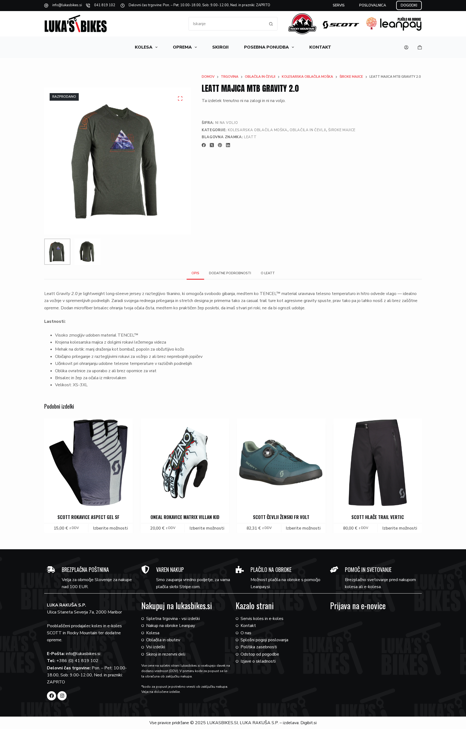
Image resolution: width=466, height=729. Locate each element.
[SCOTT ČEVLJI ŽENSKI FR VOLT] (281, 462)
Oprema (182, 47)
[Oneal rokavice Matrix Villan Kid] (185, 462)
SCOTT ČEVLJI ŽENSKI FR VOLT (281, 516)
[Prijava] (406, 47)
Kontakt (320, 47)
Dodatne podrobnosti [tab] (230, 273)
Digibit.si (308, 723)
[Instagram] (62, 695)
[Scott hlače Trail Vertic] (378, 462)
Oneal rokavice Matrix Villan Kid (184, 516)
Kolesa (143, 47)
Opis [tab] (195, 273)
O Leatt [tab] (268, 273)
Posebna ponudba (266, 47)
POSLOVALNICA (372, 5)
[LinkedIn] (228, 145)
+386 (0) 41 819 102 (77, 661)
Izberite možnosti (110, 528)
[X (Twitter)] (212, 145)
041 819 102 (104, 5)
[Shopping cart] (420, 47)
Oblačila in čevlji (308, 130)
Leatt (250, 137)
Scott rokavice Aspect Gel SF (88, 516)
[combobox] (226, 23)
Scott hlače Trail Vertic (377, 516)
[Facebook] (204, 145)
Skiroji (220, 47)
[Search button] (270, 23)
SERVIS (339, 5)
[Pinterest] (220, 145)
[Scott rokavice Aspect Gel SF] (88, 462)
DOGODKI (409, 5)
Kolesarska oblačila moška (257, 130)
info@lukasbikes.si (67, 5)
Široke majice (341, 130)
